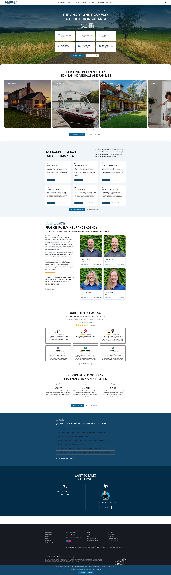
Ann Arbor (77, 547)
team (55, 252)
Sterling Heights (85, 548)
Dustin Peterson (87, 350)
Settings (98, 569)
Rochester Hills (74, 548)
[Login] (165, 2)
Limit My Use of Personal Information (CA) (81, 557)
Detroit (89, 547)
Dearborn (85, 547)
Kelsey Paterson (86, 292)
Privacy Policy (53, 556)
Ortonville (68, 548)
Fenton (92, 547)
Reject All (90, 572)
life (67, 244)
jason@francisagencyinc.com (75, 537)
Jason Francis (85, 259)
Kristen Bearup (109, 292)
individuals (48, 249)
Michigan (68, 547)
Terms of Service (68, 556)
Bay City (81, 547)
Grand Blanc (97, 547)
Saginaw (79, 548)
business (71, 244)
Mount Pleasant (113, 547)
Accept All (82, 572)
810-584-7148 (65, 495)
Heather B (114, 350)
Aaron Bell (60, 350)
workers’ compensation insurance (56, 246)
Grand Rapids (103, 547)
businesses (56, 249)
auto (65, 244)
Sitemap (74, 556)
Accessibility (47, 556)
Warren (90, 548)
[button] (58, 2)
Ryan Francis (109, 259)
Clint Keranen (60, 333)
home (62, 244)
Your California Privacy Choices (51, 557)
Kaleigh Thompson (114, 333)
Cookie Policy (61, 556)
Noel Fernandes (87, 333)
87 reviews (92, 325)
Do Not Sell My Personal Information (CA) (65, 557)
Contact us (71, 458)
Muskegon (119, 547)
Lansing (108, 547)
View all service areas (108, 548)
